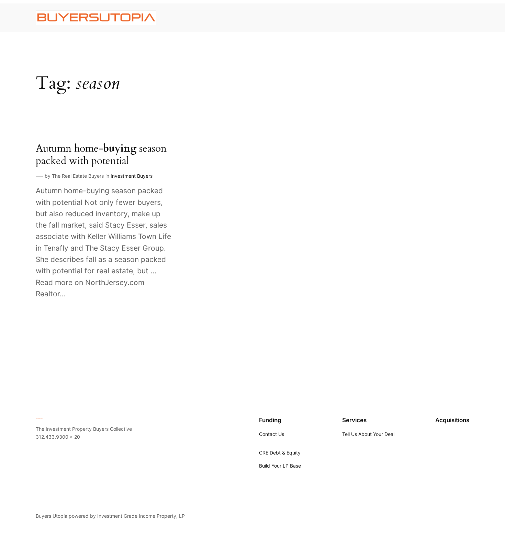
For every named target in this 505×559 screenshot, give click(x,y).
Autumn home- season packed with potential (101, 155)
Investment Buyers (132, 176)
